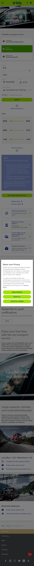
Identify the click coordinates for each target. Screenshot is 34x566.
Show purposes (17, 292)
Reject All (17, 296)
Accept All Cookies (17, 301)
